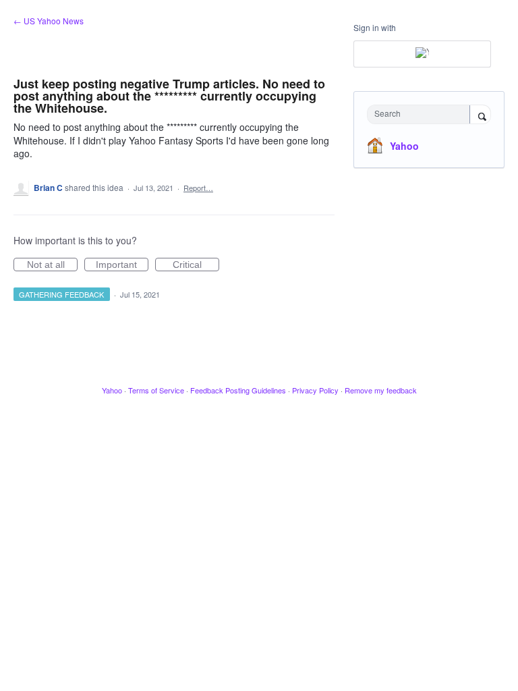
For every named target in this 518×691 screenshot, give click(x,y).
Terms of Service (156, 390)
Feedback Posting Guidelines (238, 390)
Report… (198, 187)
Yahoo (404, 146)
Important (122, 265)
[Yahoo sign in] (422, 53)
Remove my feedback (381, 390)
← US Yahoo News (48, 20)
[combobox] (421, 114)
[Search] (480, 115)
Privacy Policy (315, 390)
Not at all (52, 265)
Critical (196, 265)
